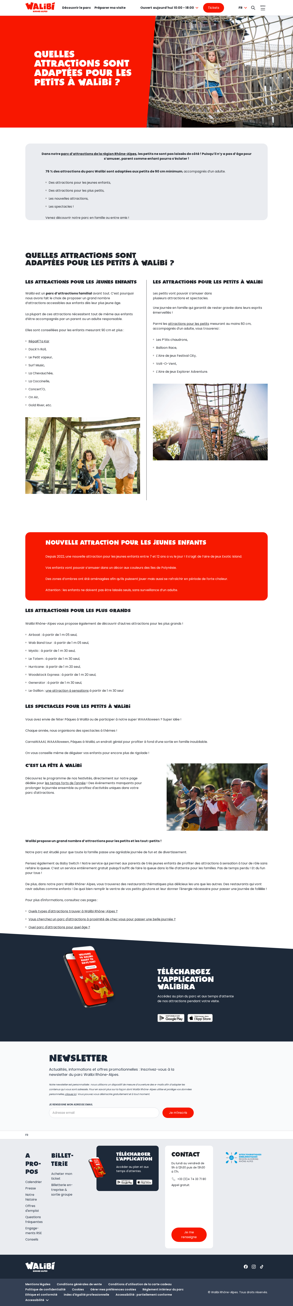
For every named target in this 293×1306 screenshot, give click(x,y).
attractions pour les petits (188, 323)
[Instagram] (254, 1267)
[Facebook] (246, 1267)
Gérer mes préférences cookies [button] (113, 1289)
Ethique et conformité (41, 1295)
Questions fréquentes (34, 1219)
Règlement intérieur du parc (163, 1289)
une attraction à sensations (67, 690)
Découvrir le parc (76, 7)
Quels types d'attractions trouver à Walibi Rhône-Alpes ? (73, 911)
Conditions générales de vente (79, 1284)
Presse (30, 1188)
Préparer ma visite (110, 7)
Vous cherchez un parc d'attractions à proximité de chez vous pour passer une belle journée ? (102, 919)
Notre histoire (31, 1197)
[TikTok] (262, 1267)
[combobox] (170, 7)
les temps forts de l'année (65, 783)
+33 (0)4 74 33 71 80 (191, 1179)
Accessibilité (34, 1300)
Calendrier (33, 1182)
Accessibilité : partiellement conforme (144, 1295)
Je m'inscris (178, 1112)
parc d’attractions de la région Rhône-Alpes (98, 154)
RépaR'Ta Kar (39, 341)
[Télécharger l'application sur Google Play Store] (170, 1018)
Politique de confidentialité (45, 1289)
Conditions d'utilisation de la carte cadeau (140, 1284)
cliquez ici (70, 1094)
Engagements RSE (33, 1230)
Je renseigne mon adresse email (71, 1104)
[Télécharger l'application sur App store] (200, 1018)
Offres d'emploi (32, 1208)
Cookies (78, 1289)
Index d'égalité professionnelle (86, 1295)
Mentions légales (37, 1284)
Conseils (31, 1239)
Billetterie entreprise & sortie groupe (62, 1190)
